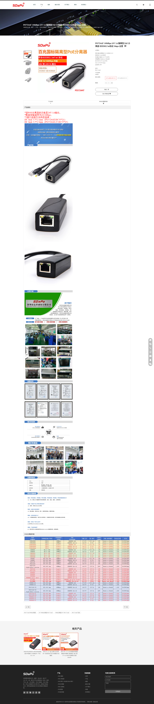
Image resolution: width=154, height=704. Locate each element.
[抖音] (36, 692)
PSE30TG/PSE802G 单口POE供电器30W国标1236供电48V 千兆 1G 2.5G (32, 653)
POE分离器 (61, 684)
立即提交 (118, 691)
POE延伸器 (61, 692)
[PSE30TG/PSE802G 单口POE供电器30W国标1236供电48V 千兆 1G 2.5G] (32, 641)
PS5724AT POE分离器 (30, 612)
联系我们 (83, 4)
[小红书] (33, 692)
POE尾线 (60, 689)
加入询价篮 (106, 93)
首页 (34, 4)
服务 (49, 4)
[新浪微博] (24, 692)
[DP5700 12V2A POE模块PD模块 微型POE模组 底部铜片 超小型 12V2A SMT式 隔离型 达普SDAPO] (69, 641)
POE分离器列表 (103, 101)
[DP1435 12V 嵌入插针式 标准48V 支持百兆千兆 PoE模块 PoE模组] (51, 641)
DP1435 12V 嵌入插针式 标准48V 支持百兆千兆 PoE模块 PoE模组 (51, 653)
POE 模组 (60, 676)
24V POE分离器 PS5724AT (46, 612)
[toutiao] (39, 692)
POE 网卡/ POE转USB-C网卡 (65, 681)
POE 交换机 (61, 686)
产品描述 (50, 101)
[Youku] (27, 692)
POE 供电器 (61, 679)
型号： (97, 68)
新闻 (75, 4)
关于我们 (66, 4)
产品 (41, 4)
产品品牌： (98, 72)
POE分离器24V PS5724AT (62, 612)
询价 (105, 89)
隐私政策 (95, 701)
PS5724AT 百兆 (76, 612)
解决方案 (57, 4)
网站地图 (89, 701)
